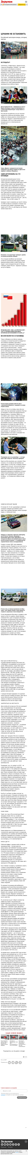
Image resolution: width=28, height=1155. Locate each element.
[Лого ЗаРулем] (6, 2)
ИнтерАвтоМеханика (10, 4)
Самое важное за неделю (9, 1088)
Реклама (10, 1147)
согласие (3, 1095)
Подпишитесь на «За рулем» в (14, 1051)
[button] (26, 1151)
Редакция (3, 1147)
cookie (16, 1152)
